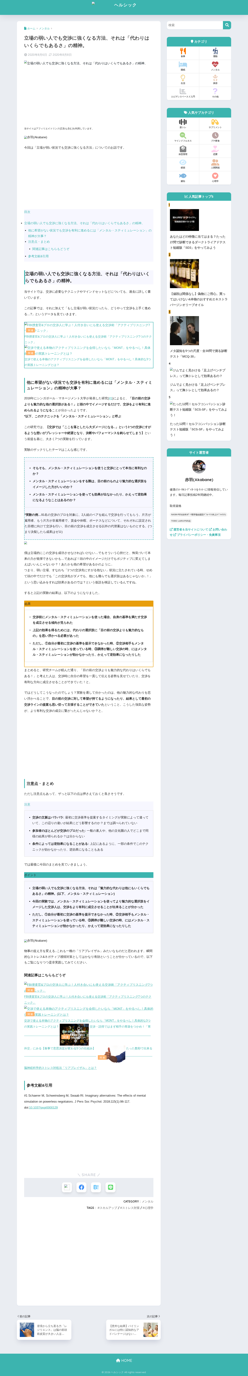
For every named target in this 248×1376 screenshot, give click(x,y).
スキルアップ (108, 1208)
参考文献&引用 (38, 256)
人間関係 (215, 167)
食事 (183, 56)
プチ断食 (215, 140)
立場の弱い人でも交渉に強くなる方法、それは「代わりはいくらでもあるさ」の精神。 (84, 223)
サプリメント (215, 127)
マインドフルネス (183, 140)
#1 (110, 398)
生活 (183, 83)
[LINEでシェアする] (110, 1187)
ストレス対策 (131, 1208)
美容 (215, 83)
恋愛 (215, 154)
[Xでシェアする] (67, 1187)
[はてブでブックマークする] (96, 1187)
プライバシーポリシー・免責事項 (198, 534)
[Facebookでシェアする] (81, 1187)
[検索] (227, 25)
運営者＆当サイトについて (190, 529)
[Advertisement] (88, 97)
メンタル (147, 1201)
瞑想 (183, 167)
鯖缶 (183, 181)
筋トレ (183, 127)
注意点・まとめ (39, 241)
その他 (215, 96)
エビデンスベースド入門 (183, 96)
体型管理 (183, 154)
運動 (215, 56)
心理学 (149, 1208)
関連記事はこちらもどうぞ (50, 249)
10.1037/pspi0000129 (43, 1107)
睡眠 (183, 69)
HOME (126, 1360)
